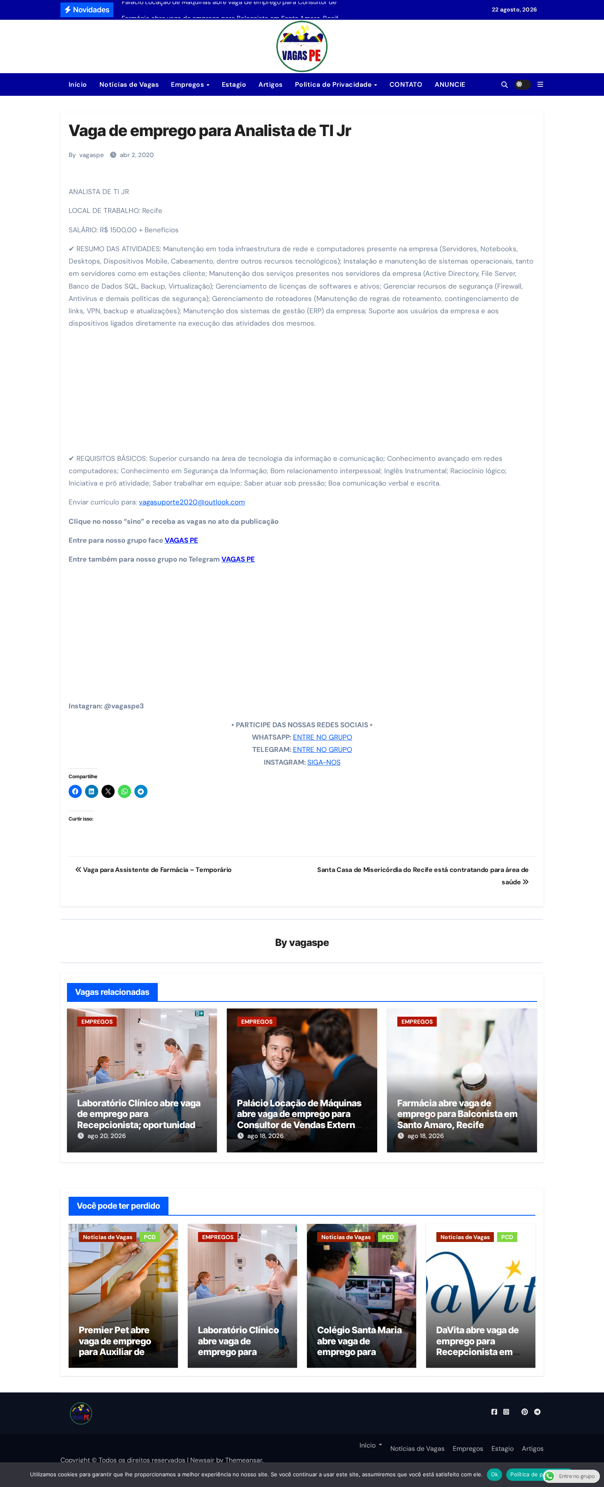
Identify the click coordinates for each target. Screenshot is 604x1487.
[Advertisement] (303, 393)
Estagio (234, 84)
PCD (150, 1237)
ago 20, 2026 (107, 1136)
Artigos (270, 84)
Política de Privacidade (334, 84)
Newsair (202, 1460)
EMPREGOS (97, 1021)
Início (77, 84)
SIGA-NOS (324, 762)
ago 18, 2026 (265, 1136)
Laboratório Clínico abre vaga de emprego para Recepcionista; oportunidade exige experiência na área (139, 1119)
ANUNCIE (450, 84)
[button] (540, 84)
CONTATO (406, 84)
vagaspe (91, 155)
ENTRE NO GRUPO (322, 737)
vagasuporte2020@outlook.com (192, 501)
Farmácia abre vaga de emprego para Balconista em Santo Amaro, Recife (457, 1114)
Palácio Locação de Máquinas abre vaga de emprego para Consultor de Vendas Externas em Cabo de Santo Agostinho (301, 1119)
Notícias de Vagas (129, 84)
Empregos (188, 84)
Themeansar (243, 1460)
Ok (494, 1474)
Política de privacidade (540, 1474)
